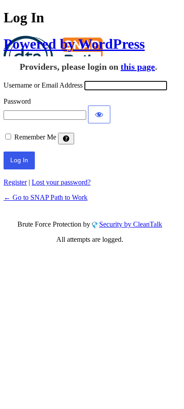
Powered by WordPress (74, 44)
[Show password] (99, 114)
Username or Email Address (43, 85)
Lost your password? (61, 182)
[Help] (66, 138)
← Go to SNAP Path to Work (46, 197)
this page (138, 67)
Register (15, 182)
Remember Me (35, 137)
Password (17, 101)
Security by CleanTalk (130, 224)
